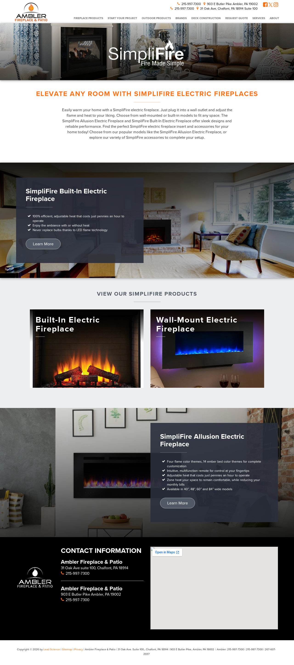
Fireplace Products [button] (88, 18)
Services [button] (258, 18)
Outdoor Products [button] (156, 18)
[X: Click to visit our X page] (271, 5)
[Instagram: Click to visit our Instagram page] (276, 5)
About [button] (274, 18)
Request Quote (236, 18)
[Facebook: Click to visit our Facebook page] (265, 5)
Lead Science (51, 649)
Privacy (78, 649)
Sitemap (67, 649)
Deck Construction (206, 18)
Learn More (43, 244)
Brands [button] (181, 18)
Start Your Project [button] (122, 18)
